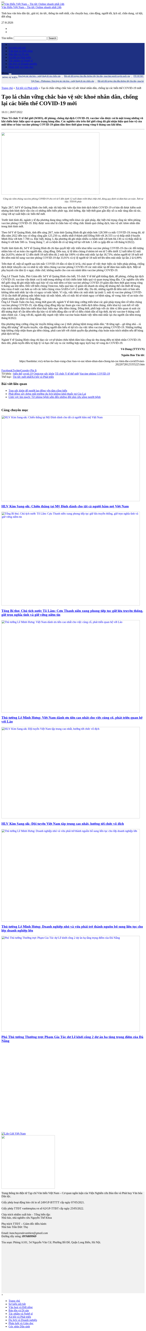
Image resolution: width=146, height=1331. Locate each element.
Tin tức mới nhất (22, 376)
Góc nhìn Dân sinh (19, 1326)
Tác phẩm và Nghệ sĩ (21, 60)
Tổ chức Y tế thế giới (67, 373)
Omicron (38, 373)
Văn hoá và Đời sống (21, 50)
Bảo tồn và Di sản (19, 54)
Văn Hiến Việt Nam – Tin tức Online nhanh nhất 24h (31, 7)
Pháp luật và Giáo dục (21, 66)
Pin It (33, 370)
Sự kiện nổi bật (17, 47)
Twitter (16, 370)
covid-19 (28, 373)
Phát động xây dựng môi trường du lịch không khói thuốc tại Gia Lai (47, 393)
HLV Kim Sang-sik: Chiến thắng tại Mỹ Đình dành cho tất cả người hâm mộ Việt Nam (65, 506)
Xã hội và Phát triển (20, 57)
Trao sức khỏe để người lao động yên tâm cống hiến (38, 390)
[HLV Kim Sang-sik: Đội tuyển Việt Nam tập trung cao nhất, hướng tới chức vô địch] (70, 817)
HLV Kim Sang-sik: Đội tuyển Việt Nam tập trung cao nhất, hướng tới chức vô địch (62, 824)
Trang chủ (7, 88)
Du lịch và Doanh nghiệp (23, 63)
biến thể (17, 373)
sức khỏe (49, 373)
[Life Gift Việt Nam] (13, 1133)
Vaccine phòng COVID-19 (94, 373)
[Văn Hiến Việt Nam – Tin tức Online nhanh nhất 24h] (32, 4)
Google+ (25, 370)
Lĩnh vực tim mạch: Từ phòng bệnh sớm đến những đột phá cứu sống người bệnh (55, 396)
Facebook (6, 370)
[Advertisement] (73, 1089)
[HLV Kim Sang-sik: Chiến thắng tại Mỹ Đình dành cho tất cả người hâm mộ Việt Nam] (70, 500)
